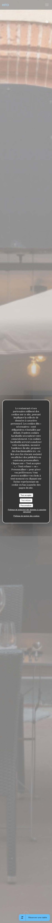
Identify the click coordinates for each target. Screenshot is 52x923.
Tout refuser (26, 500)
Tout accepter (26, 495)
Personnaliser (26, 505)
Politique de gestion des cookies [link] (26, 516)
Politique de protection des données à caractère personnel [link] (27, 511)
